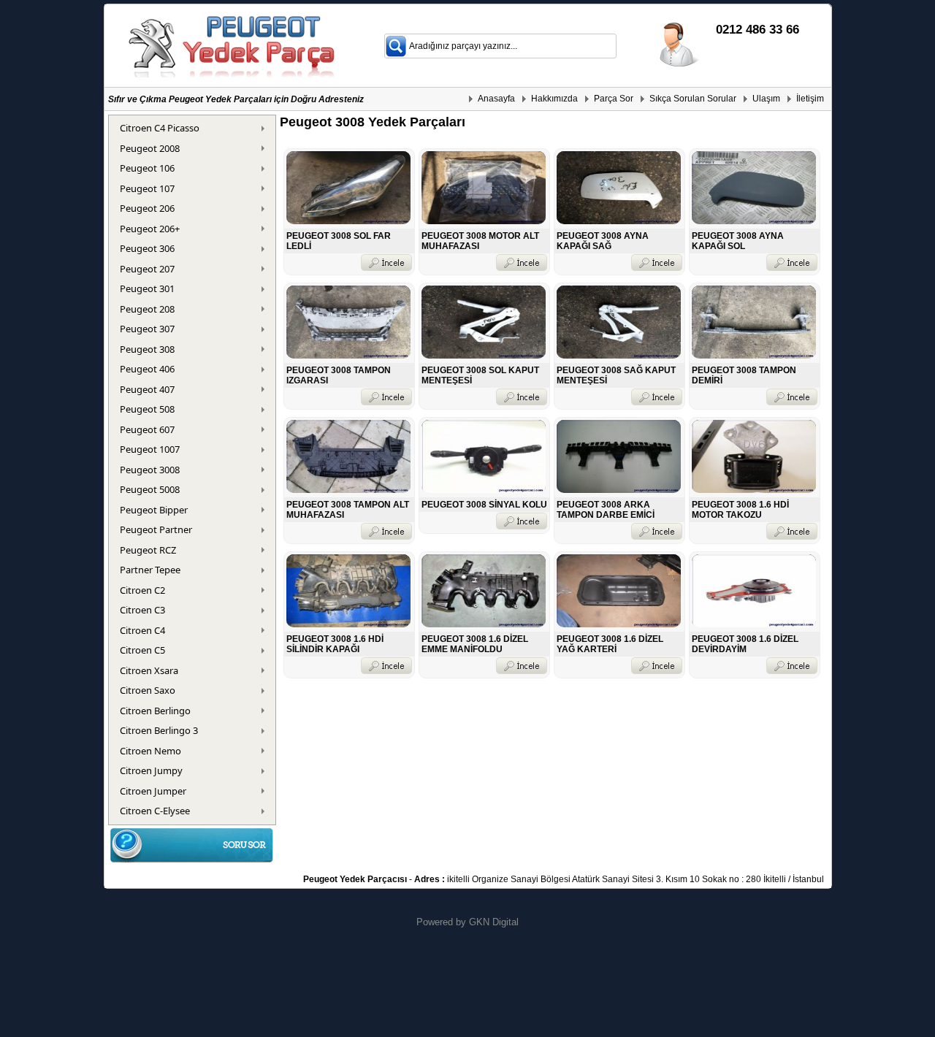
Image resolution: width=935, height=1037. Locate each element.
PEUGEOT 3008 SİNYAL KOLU (484, 505)
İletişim (810, 98)
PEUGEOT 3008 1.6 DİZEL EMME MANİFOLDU (474, 644)
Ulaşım (766, 98)
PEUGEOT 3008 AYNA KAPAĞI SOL (738, 241)
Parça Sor (613, 98)
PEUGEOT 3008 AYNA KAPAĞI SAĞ (603, 241)
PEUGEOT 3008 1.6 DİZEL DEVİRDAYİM (745, 644)
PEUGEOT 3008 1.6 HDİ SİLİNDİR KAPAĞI (334, 644)
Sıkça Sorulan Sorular (692, 98)
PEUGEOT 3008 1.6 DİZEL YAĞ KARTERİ (610, 644)
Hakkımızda (554, 98)
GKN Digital (494, 922)
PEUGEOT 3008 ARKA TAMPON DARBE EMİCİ (605, 510)
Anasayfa (496, 98)
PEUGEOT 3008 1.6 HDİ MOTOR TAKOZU (740, 510)
